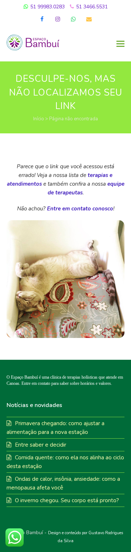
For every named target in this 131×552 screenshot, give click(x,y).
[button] (120, 44)
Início (38, 119)
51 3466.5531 (91, 6)
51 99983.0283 (47, 6)
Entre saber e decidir (40, 444)
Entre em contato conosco (80, 208)
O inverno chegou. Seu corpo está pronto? (67, 500)
